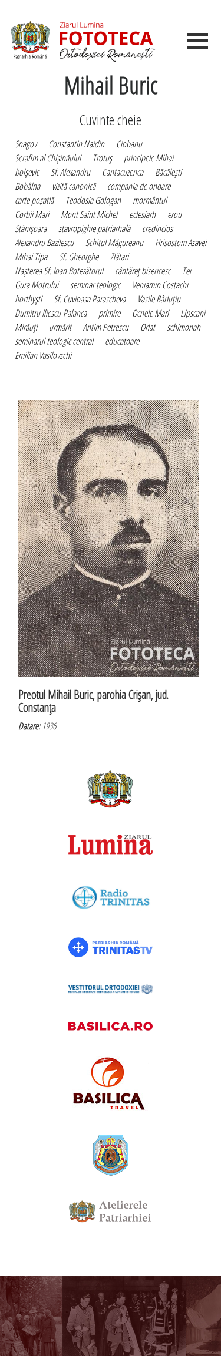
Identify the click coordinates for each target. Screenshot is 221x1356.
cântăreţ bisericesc (142, 270)
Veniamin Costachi (160, 284)
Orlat (147, 327)
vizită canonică (73, 186)
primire (109, 313)
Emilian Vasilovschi (43, 355)
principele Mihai (148, 158)
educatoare (122, 341)
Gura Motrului (36, 284)
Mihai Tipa (31, 256)
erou (174, 214)
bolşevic (27, 172)
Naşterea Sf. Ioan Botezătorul (59, 270)
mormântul (150, 200)
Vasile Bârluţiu (158, 298)
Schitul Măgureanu (114, 242)
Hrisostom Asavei (180, 242)
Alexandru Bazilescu (44, 242)
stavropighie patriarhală (94, 228)
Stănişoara (31, 228)
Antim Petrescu (105, 327)
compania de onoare (138, 186)
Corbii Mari (32, 214)
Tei (186, 270)
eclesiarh (142, 214)
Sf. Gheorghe (78, 256)
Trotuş (102, 158)
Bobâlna (27, 186)
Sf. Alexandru (70, 172)
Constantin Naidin (76, 143)
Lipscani (192, 313)
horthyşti (28, 298)
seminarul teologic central (54, 341)
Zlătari (119, 256)
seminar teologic (95, 284)
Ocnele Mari (150, 313)
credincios (157, 228)
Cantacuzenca (122, 172)
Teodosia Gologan (93, 200)
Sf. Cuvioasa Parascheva (90, 298)
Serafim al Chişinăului (48, 158)
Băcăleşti (168, 172)
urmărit (60, 327)
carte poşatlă (34, 200)
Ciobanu (129, 143)
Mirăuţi (26, 327)
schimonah (183, 327)
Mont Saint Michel (89, 214)
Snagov (26, 143)
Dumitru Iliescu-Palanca (51, 313)
